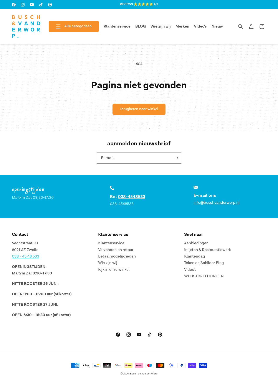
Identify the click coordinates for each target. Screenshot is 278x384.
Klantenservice (111, 243)
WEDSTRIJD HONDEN (204, 276)
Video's (190, 269)
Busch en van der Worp (143, 373)
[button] (70, 26)
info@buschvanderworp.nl (217, 202)
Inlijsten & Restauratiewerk (207, 250)
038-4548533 (131, 196)
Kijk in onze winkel (114, 269)
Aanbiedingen (196, 243)
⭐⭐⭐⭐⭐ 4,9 (146, 4)
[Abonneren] (176, 158)
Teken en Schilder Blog (204, 263)
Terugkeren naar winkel (139, 109)
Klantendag (194, 256)
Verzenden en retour (115, 250)
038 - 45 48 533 (25, 256)
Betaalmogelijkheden (117, 256)
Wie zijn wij (107, 263)
